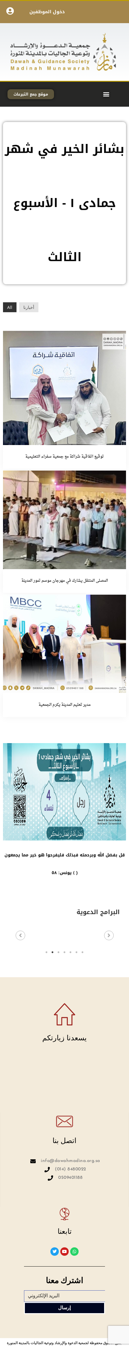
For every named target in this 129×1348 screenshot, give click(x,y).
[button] (106, 94)
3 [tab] (59, 952)
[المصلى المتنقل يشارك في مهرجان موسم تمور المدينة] (64, 519)
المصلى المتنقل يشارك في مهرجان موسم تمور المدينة (64, 580)
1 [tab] (47, 952)
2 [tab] (53, 952)
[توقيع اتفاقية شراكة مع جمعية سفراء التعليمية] (64, 387)
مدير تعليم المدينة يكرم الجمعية (64, 705)
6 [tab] (77, 952)
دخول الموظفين (47, 12)
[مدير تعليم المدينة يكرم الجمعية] (64, 643)
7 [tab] (83, 952)
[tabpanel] (64, 937)
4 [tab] (65, 952)
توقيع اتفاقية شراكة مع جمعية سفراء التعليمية (64, 456)
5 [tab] (71, 952)
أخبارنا (28, 307)
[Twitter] (54, 1251)
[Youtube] (64, 1251)
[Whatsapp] (74, 1251)
